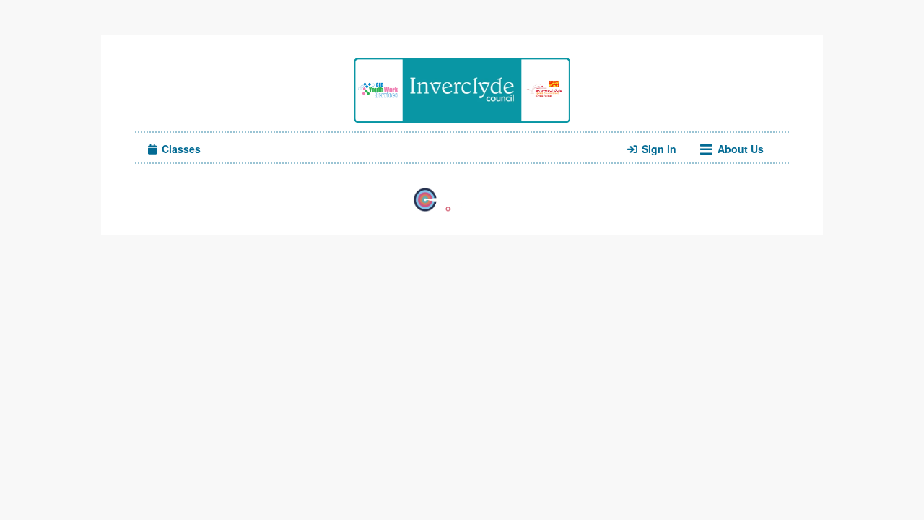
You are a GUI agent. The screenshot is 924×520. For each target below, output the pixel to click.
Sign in (657, 149)
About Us (739, 149)
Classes (180, 149)
